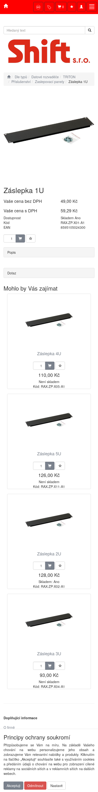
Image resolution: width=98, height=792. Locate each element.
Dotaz (11, 273)
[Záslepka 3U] (49, 623)
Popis (11, 252)
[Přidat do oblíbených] (30, 238)
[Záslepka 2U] (49, 523)
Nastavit (56, 785)
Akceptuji (13, 785)
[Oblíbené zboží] (72, 6)
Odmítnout (35, 785)
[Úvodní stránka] (8, 76)
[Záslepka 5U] (49, 423)
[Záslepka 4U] (49, 323)
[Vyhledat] (89, 30)
